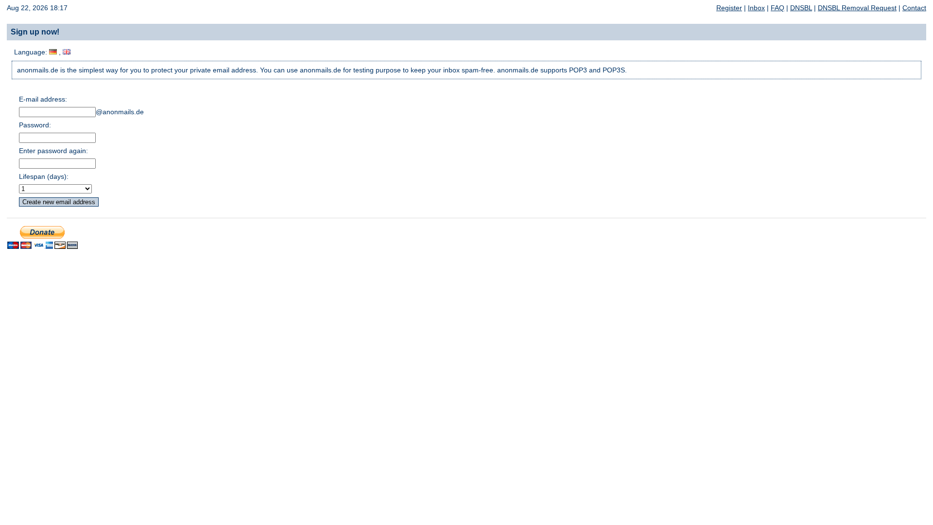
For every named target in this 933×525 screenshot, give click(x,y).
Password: (35, 125)
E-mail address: (43, 99)
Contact (914, 8)
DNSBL (801, 8)
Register (729, 8)
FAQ (777, 8)
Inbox (756, 8)
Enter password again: (53, 151)
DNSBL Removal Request (857, 8)
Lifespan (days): (44, 176)
